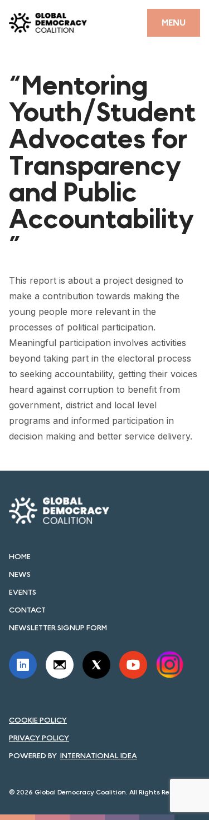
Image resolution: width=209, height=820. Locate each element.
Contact (27, 610)
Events (22, 592)
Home (20, 556)
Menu (174, 22)
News (20, 574)
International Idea (98, 755)
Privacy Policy (39, 738)
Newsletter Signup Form (58, 628)
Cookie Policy (38, 720)
